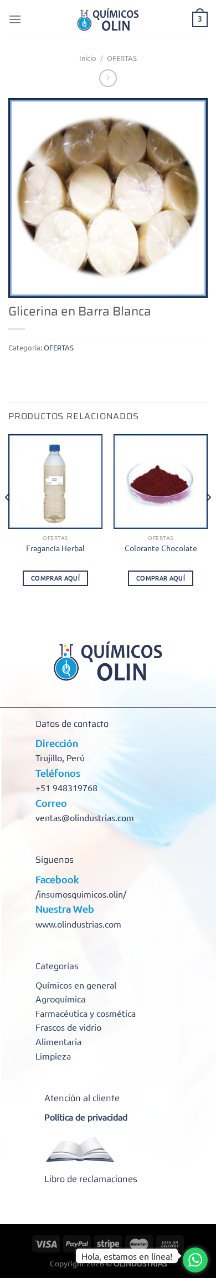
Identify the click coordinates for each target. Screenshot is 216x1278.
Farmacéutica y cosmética (85, 1013)
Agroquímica (60, 998)
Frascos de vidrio (68, 1026)
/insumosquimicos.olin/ (80, 893)
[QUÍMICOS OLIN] (108, 19)
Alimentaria (58, 1041)
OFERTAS (122, 58)
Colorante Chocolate (161, 548)
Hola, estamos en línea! (126, 1255)
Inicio (87, 58)
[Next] (208, 519)
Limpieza (53, 1055)
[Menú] (15, 19)
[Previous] (7, 519)
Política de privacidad (85, 1116)
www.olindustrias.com (78, 923)
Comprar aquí (55, 577)
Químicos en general (75, 984)
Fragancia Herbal (55, 548)
